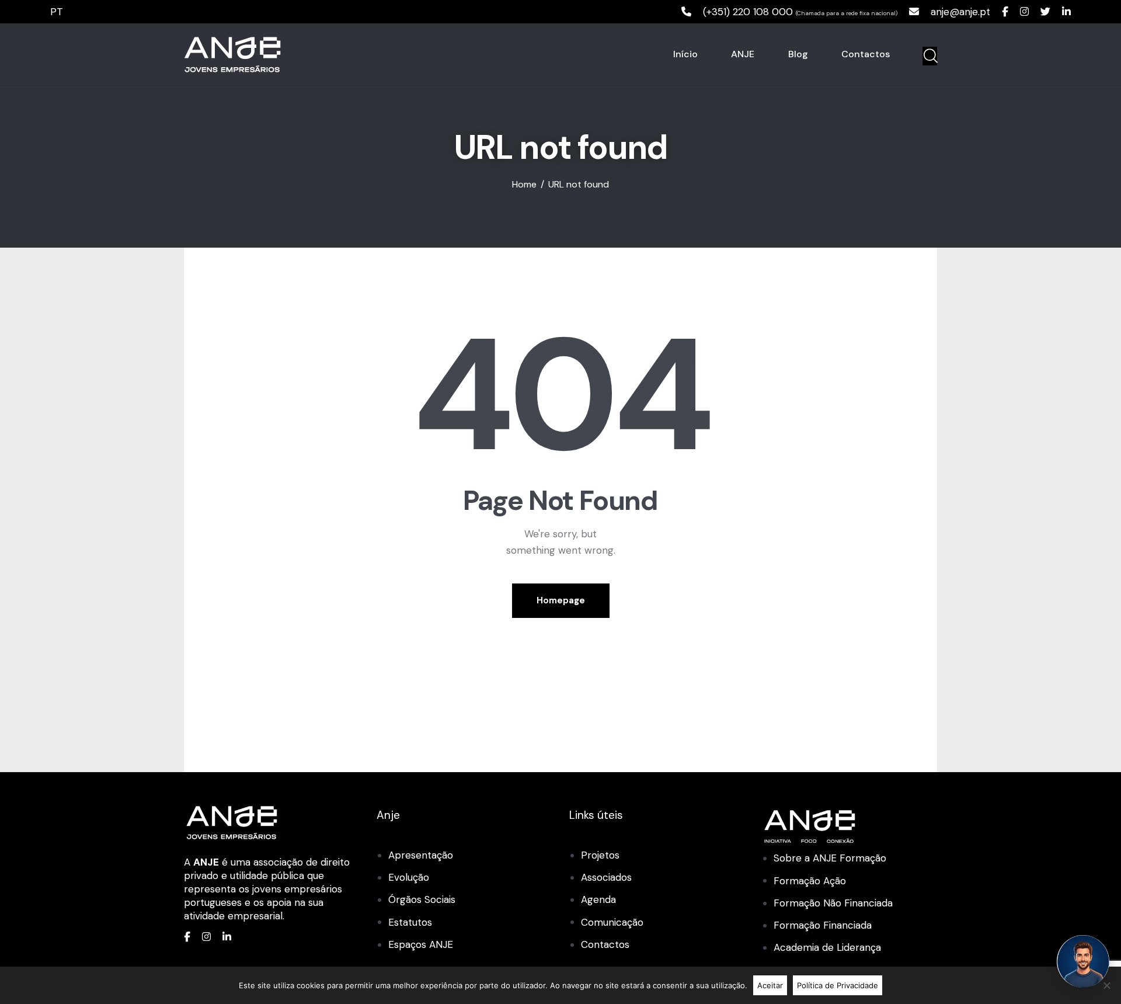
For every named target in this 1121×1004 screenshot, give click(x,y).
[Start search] (929, 56)
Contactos (605, 944)
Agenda (598, 899)
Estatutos (410, 922)
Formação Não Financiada (833, 903)
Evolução (408, 877)
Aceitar (770, 985)
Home (524, 184)
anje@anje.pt (960, 11)
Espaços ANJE (420, 944)
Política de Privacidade (837, 985)
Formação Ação (810, 880)
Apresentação (420, 855)
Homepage (561, 600)
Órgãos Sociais (421, 899)
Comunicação (612, 922)
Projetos (600, 855)
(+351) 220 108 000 (748, 11)
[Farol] (1083, 961)
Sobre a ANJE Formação (830, 858)
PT (56, 11)
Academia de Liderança (827, 947)
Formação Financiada (823, 925)
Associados (606, 877)
